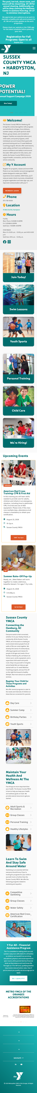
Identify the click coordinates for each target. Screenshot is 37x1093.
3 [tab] (16, 1023)
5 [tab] (21, 1023)
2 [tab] (14, 1023)
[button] (34, 48)
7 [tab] (26, 1023)
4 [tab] (19, 1023)
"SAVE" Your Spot (18, 537)
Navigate (17, 1058)
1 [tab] (11, 1023)
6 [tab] (24, 1023)
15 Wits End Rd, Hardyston (11, 210)
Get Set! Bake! (19, 607)
